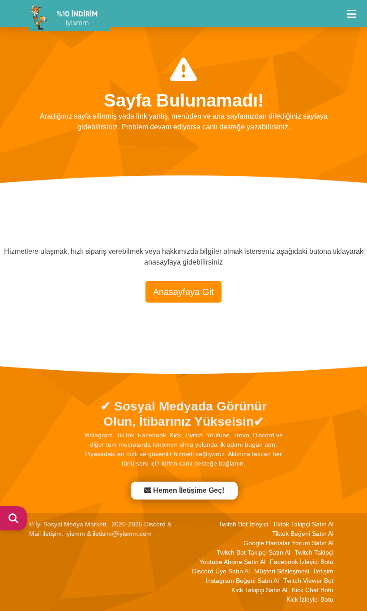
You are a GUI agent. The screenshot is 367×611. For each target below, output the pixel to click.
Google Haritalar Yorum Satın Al (288, 543)
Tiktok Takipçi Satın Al (303, 524)
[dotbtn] (355, 10)
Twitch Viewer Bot (308, 580)
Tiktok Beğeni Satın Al (302, 533)
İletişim (323, 571)
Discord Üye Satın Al (221, 571)
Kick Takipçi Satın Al (259, 590)
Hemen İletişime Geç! (188, 490)
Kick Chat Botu (312, 590)
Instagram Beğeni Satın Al (242, 580)
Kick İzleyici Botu (309, 599)
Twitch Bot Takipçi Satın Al (253, 552)
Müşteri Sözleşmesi (281, 571)
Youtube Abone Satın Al (232, 561)
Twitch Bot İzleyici (243, 524)
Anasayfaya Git (183, 292)
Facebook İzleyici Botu (301, 561)
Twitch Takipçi (313, 552)
